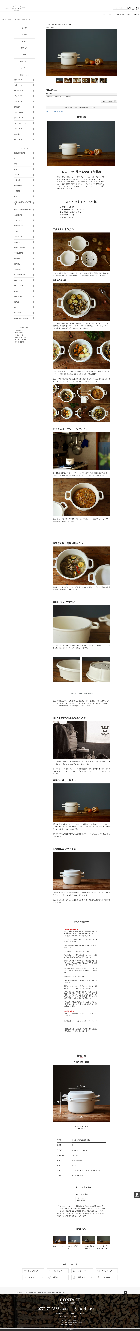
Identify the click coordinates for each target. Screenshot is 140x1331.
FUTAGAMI (18, 285)
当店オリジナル (19, 90)
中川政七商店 (18, 253)
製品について (24, 61)
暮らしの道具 (8, 19)
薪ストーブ (18, 139)
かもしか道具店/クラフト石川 (23, 203)
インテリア (18, 96)
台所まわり (18, 80)
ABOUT (111, 14)
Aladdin (17, 134)
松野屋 (16, 302)
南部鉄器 (17, 258)
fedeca (16, 291)
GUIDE (129, 14)
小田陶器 (17, 191)
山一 (15, 307)
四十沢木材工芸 (19, 153)
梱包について (18, 335)
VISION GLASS (19, 275)
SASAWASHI (18, 226)
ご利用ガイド (18, 330)
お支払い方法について (21, 339)
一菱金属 (17, 180)
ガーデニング (18, 118)
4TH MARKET (19, 296)
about (24, 54)
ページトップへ (125, 1292)
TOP (104, 14)
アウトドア (18, 128)
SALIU (16, 231)
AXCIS (16, 158)
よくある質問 (29, 1292)
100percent (17, 269)
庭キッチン (33, 1277)
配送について (18, 332)
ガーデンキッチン (20, 123)
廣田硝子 (17, 264)
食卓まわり (18, 85)
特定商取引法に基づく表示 (43, 1292)
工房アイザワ (18, 220)
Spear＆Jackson (19, 247)
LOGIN (136, 14)
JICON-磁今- (18, 237)
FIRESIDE (18, 280)
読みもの (24, 48)
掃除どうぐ (57, 1277)
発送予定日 (49, 93)
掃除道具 (17, 107)
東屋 (15, 164)
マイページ (24, 68)
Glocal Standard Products (22, 209)
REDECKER (18, 313)
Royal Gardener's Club (21, 318)
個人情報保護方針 (58, 1292)
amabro (16, 169)
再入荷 (24, 34)
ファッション (18, 101)
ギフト (24, 41)
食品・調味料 (18, 112)
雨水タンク (82, 1277)
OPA (15, 196)
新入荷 (24, 28)
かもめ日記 (120, 14)
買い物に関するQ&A (21, 342)
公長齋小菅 (18, 215)
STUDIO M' (18, 242)
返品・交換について (20, 337)
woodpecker (18, 185)
